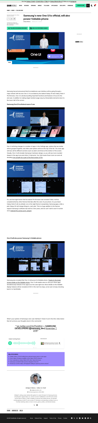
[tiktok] (79, 418)
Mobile (40, 5)
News (20, 5)
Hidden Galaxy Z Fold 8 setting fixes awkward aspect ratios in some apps (28, 356)
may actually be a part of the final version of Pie (28, 157)
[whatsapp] (88, 418)
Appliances (54, 5)
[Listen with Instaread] (14, 19)
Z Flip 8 (46, 1)
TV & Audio (46, 5)
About (31, 418)
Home (8, 10)
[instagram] (77, 418)
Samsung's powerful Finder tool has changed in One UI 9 (24, 361)
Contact (65, 418)
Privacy (60, 418)
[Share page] (11, 19)
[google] (90, 418)
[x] (74, 418)
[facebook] (71, 418)
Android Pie (15, 410)
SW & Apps (62, 5)
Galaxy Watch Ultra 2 (56, 1)
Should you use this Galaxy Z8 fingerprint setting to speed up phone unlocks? (29, 363)
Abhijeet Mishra (26, 21)
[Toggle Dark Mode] (91, 5)
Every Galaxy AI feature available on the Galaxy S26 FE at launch (26, 358)
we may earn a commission (13, 24)
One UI (21, 410)
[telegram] (85, 418)
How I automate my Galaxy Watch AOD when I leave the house (25, 360)
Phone (8, 410)
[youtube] (82, 418)
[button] (88, 5)
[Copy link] (8, 19)
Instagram (73, 1)
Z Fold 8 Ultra (40, 1)
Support (46, 418)
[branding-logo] (12, 5)
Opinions (33, 5)
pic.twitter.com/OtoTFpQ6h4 (29, 326)
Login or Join (80, 5)
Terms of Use (52, 418)
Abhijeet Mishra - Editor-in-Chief (36, 388)
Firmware (70, 5)
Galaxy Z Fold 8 (30, 1)
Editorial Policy (38, 418)
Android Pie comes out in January (21, 211)
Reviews (26, 5)
